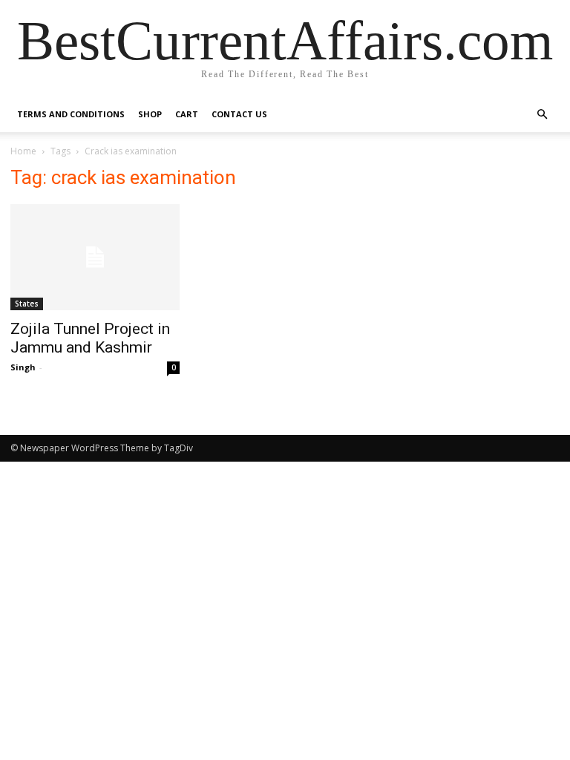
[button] (542, 115)
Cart (186, 113)
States (27, 303)
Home (23, 151)
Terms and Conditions (71, 113)
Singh (23, 367)
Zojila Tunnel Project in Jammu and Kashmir (90, 338)
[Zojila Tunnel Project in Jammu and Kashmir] (95, 257)
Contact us (239, 113)
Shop (150, 113)
